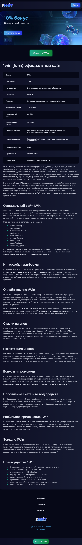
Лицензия (41, 505)
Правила (41, 499)
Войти (75, 5)
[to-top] (79, 533)
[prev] (6, 40)
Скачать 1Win (41, 53)
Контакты (41, 511)
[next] (10, 40)
